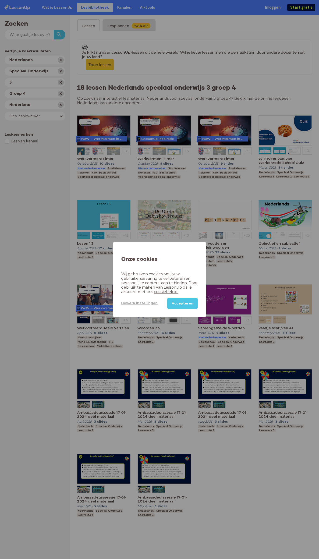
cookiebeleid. (166, 292)
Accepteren (182, 303)
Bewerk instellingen (139, 303)
